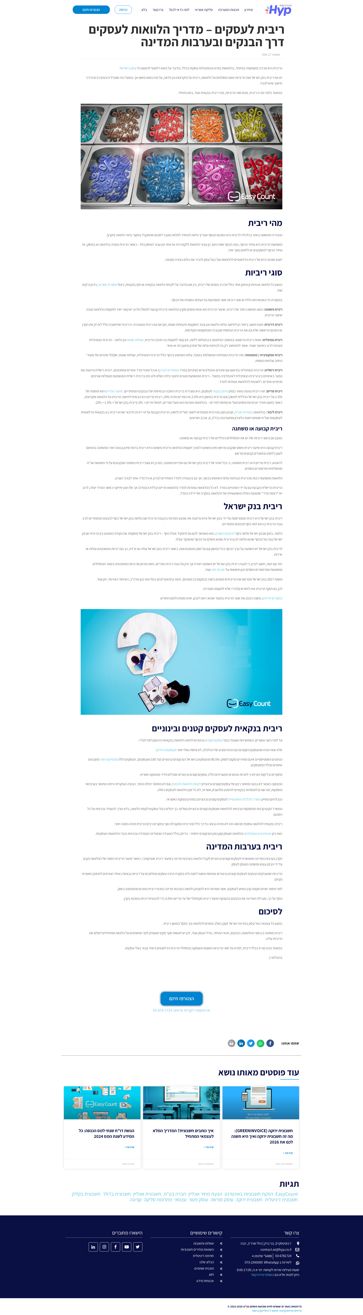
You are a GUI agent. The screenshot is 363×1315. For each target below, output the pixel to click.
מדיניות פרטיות (294, 1310)
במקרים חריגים (272, 598)
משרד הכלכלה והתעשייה (244, 799)
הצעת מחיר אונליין (205, 1193)
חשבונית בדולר (117, 1193)
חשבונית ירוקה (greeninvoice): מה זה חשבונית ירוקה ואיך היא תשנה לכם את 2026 (262, 1136)
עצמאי (180, 1199)
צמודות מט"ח (244, 412)
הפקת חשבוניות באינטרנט (249, 1193)
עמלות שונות (135, 340)
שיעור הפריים (114, 391)
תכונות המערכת (228, 9)
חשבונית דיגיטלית (281, 1199)
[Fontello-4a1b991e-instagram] (104, 1247)
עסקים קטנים (213, 740)
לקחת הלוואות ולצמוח (186, 784)
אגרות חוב (218, 569)
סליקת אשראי (204, 9)
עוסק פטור (198, 1199)
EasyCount (286, 1193)
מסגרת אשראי (107, 284)
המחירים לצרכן (169, 370)
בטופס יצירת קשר (262, 1274)
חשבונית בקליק (86, 1193)
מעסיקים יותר (109, 759)
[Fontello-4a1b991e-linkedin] (93, 1247)
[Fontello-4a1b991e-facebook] (115, 1247)
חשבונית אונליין (147, 1193)
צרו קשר (158, 9)
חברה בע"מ (175, 1193)
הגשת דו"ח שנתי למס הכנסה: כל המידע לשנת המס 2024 (106, 1133)
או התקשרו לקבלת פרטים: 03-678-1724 (181, 1010)
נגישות (255, 1310)
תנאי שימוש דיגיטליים (272, 1310)
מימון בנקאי (220, 391)
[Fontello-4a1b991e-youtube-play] (126, 1247)
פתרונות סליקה (158, 1199)
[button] (270, 1043)
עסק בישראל (128, 68)
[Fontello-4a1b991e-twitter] (137, 1247)
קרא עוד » (288, 1152)
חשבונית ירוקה (249, 1199)
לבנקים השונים (225, 533)
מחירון (249, 9)
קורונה (136, 1199)
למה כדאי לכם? (179, 9)
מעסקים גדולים (166, 750)
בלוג (144, 9)
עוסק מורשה (221, 1199)
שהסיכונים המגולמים (257, 833)
